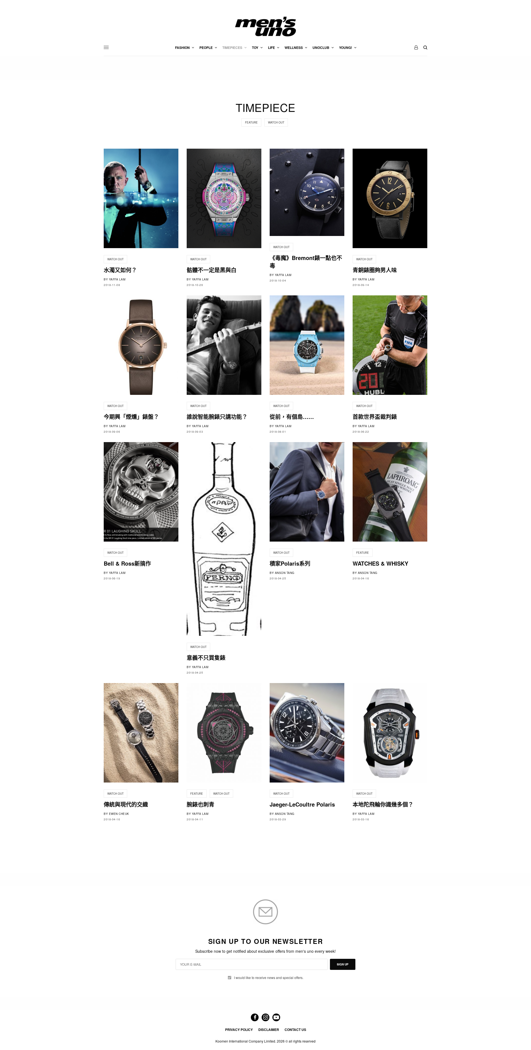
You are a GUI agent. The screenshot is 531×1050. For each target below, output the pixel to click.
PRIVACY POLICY (239, 1029)
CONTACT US (295, 1029)
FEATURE (251, 122)
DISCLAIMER (268, 1029)
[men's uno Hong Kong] (265, 26)
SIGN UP (342, 964)
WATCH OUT (276, 122)
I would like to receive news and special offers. (268, 977)
